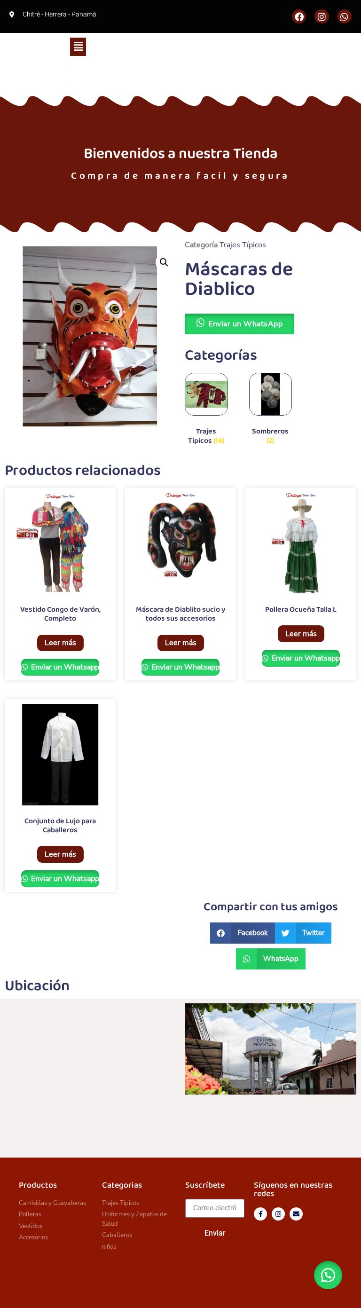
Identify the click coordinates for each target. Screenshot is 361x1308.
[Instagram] (321, 16)
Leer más (60, 643)
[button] (78, 46)
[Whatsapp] (344, 16)
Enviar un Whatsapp (64, 667)
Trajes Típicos (243, 245)
